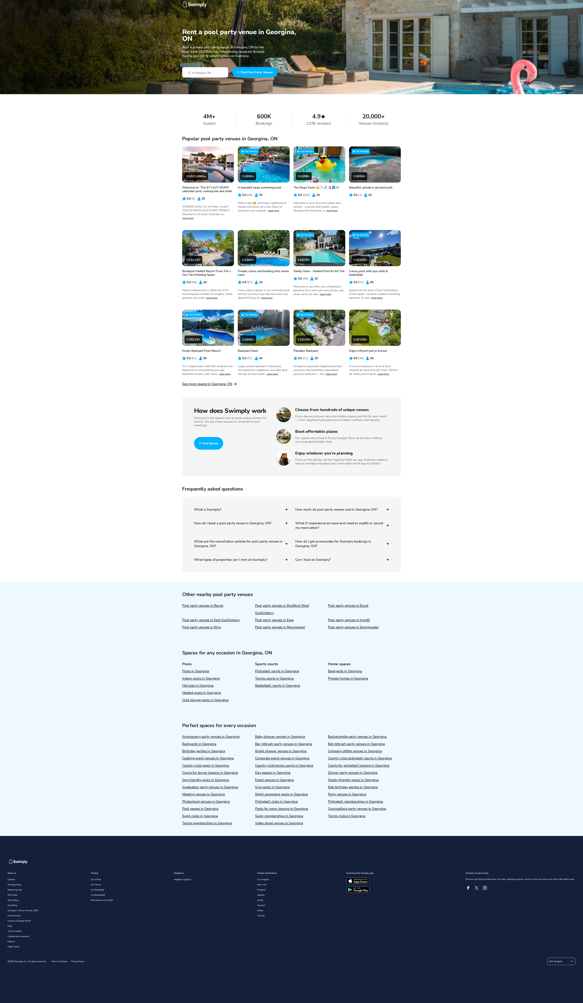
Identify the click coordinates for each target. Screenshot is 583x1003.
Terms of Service (59, 961)
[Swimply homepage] (291, 5)
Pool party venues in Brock (348, 605)
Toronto (261, 915)
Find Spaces (210, 443)
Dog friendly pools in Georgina (205, 780)
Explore (11, 941)
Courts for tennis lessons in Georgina (210, 772)
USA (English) (555, 961)
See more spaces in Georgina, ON (207, 384)
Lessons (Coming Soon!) (19, 920)
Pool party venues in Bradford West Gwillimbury (282, 609)
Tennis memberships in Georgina (207, 823)
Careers (11, 879)
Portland (261, 889)
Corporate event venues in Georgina (282, 758)
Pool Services (14, 915)
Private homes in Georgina (348, 678)
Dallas (260, 910)
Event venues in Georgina (274, 780)
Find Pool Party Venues (256, 72)
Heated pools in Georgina (201, 692)
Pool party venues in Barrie (202, 605)
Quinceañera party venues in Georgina (357, 808)
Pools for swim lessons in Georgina (281, 808)
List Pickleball (97, 889)
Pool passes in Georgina (200, 808)
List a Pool (96, 879)
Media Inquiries (15, 889)
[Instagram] (485, 888)
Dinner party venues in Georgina (352, 772)
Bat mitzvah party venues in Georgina (356, 744)
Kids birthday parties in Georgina (353, 787)
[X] (476, 888)
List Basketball (98, 895)
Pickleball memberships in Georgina (355, 801)
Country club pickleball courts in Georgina (360, 758)
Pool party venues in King (201, 627)
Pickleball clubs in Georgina (276, 801)
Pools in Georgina (195, 671)
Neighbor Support (182, 879)
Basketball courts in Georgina (277, 685)
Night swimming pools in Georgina (281, 794)
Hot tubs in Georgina (198, 685)
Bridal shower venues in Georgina (281, 751)
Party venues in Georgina (347, 794)
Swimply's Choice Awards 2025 (23, 910)
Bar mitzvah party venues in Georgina (283, 744)
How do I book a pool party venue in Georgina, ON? (232, 523)
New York (262, 884)
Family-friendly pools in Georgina (353, 780)
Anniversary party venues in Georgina (211, 736)
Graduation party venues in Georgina (210, 787)
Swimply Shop (14, 884)
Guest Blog (13, 900)
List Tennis (96, 884)
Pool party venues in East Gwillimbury (211, 620)
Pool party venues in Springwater (353, 627)
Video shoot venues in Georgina (279, 823)
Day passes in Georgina (272, 772)
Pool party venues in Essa (274, 620)
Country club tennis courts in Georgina (284, 765)
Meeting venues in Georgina (203, 794)
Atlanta (260, 895)
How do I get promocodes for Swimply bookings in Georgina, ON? (333, 543)
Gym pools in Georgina (272, 787)
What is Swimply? (207, 509)
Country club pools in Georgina (205, 765)
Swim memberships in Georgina (279, 816)
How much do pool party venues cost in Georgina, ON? (336, 509)
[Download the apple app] (357, 881)
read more (188, 218)
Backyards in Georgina (345, 671)
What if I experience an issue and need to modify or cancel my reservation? (339, 525)
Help (10, 926)
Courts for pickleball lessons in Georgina (358, 765)
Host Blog (12, 905)
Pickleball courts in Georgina (277, 671)
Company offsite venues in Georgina (355, 751)
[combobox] (205, 72)
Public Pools (13, 946)
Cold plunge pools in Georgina (205, 700)
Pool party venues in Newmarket (280, 627)
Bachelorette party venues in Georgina (357, 736)
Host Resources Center (102, 900)
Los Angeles (263, 879)
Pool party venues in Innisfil (349, 620)
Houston (261, 905)
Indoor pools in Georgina (201, 678)
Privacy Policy (77, 961)
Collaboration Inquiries (18, 936)
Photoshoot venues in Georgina (206, 801)
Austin (260, 900)
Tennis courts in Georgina (274, 678)
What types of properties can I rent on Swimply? (230, 559)
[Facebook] (468, 888)
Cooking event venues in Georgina (208, 758)
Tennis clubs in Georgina (346, 816)
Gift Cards (12, 895)
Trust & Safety (15, 931)
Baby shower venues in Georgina (280, 736)
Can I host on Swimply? (313, 559)
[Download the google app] (357, 890)
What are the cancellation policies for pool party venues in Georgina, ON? (238, 543)
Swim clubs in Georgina (200, 816)
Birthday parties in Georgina (203, 751)
